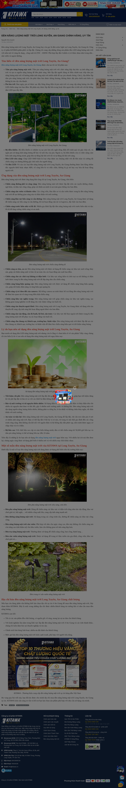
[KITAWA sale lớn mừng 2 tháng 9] (63, 396)
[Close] (74, 387)
